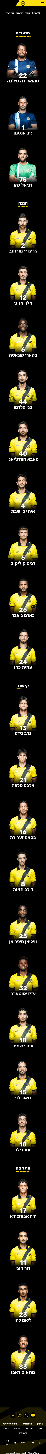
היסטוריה (27, 1424)
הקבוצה (29, 1428)
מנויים (6, 1428)
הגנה (27, 13)
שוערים (36, 13)
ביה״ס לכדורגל (10, 1424)
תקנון (41, 1442)
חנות (40, 1428)
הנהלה (17, 1428)
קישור (19, 13)
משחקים (23, 1433)
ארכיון (40, 1424)
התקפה (10, 13)
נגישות (24, 1442)
